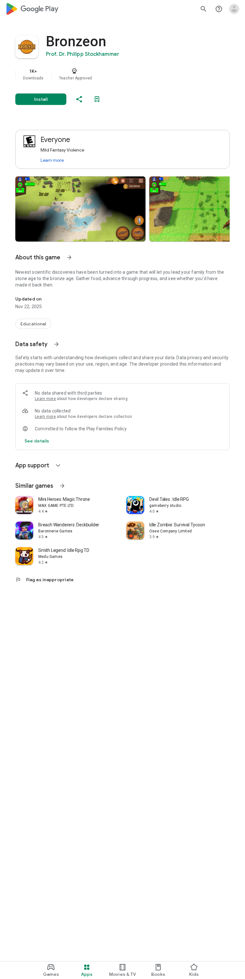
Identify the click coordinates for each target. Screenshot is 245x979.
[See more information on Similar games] (62, 485)
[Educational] (33, 324)
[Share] (79, 99)
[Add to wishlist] (97, 99)
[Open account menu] (234, 9)
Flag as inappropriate (44, 579)
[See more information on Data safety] (56, 344)
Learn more (52, 160)
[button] (80, 208)
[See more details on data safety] (37, 441)
